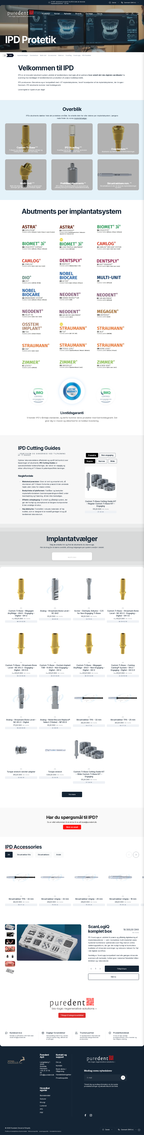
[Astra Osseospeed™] (77, 227)
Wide (112, 461)
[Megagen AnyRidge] (115, 311)
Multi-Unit (43, 55)
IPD (21, 608)
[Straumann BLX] (115, 328)
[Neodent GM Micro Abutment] (77, 311)
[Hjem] (5, 55)
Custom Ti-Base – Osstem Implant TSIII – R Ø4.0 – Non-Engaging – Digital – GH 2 (55, 667)
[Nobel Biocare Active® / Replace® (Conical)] (77, 277)
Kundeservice (16, 1033)
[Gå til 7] (10, 971)
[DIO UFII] (40, 277)
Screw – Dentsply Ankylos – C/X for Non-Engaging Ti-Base (89, 612)
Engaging (92, 455)
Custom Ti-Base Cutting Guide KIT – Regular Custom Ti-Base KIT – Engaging (100, 503)
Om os (58, 1062)
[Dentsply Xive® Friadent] (115, 261)
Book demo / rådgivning (61, 1070)
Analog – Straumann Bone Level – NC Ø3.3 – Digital (21, 721)
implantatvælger (80, 118)
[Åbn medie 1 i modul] (49, 942)
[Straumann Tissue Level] (77, 345)
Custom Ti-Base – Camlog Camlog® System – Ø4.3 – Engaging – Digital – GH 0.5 (123, 667)
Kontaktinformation (55, 1131)
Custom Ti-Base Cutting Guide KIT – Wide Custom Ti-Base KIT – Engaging (88, 774)
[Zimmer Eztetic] (40, 362)
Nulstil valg (72, 557)
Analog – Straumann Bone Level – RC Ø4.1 (55, 612)
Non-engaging (107, 455)
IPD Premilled (86, 55)
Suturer (43, 1099)
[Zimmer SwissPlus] (77, 362)
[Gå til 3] (10, 942)
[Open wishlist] (139, 1130)
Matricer (61, 55)
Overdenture (34, 55)
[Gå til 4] (10, 949)
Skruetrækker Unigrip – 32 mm (55, 899)
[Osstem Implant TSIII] (40, 328)
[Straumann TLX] (77, 328)
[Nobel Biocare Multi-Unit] (115, 277)
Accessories (52, 55)
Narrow (102, 461)
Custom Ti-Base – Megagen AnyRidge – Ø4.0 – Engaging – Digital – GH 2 (21, 613)
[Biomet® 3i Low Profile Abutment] (77, 244)
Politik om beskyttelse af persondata (16, 1131)
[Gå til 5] (10, 956)
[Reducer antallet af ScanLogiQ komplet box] (90, 969)
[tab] (9, 855)
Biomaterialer (45, 1095)
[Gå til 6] (10, 964)
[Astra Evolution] (40, 227)
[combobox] (114, 2)
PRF (41, 1112)
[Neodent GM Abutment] (115, 294)
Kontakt (59, 1066)
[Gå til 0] (10, 927)
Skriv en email (72, 827)
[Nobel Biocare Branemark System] (40, 294)
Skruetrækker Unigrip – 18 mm (122, 899)
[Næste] (136, 855)
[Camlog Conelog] (40, 261)
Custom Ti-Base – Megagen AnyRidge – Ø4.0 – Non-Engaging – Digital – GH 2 (89, 667)
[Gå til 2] (10, 934)
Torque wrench (55, 771)
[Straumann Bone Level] (115, 345)
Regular (90, 461)
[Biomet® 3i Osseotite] (115, 227)
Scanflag (69, 55)
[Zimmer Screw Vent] (115, 362)
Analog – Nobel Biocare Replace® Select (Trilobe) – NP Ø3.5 (55, 721)
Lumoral (43, 1106)
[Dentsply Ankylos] (77, 261)
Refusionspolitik (33, 1131)
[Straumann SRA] (40, 345)
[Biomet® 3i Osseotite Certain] (40, 244)
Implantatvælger (22, 55)
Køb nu (113, 977)
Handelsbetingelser (63, 1075)
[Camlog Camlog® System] (115, 244)
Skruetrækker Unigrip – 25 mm (89, 899)
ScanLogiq (76, 55)
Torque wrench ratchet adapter (21, 771)
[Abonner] (123, 1078)
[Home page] (72, 1004)
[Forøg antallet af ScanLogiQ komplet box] (100, 969)
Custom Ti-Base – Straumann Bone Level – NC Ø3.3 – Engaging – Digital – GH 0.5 (21, 667)
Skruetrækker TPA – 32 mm (88, 720)
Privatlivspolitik (62, 1078)
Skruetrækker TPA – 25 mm (122, 720)
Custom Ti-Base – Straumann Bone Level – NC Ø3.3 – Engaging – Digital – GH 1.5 (123, 613)
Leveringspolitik (43, 1131)
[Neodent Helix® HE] (40, 311)
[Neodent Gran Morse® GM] (77, 294)
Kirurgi (42, 1102)
